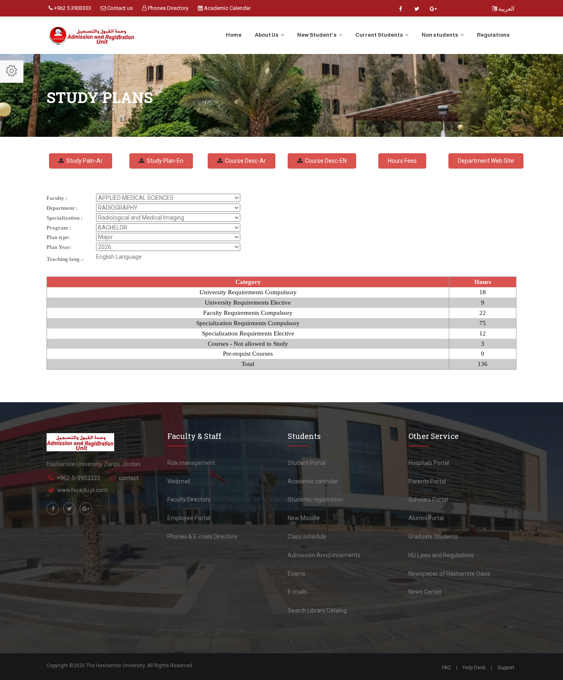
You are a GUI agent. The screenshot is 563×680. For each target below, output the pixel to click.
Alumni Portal (426, 518)
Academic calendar (313, 481)
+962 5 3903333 (72, 8)
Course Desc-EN (325, 160)
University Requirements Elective (248, 302)
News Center (425, 592)
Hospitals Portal (428, 463)
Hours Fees (402, 160)
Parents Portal (427, 481)
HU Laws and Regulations (441, 555)
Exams (296, 573)
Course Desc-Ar (244, 160)
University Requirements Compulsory (248, 292)
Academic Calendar (227, 8)
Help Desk (474, 668)
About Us (267, 35)
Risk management (191, 463)
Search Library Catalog (317, 610)
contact (128, 478)
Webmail (178, 481)
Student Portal (307, 463)
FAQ (446, 668)
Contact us (119, 8)
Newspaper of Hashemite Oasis (449, 573)
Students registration (315, 499)
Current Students (379, 35)
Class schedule (307, 536)
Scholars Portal (428, 499)
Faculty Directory (189, 499)
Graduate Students (433, 536)
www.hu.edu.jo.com (82, 490)
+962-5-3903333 (78, 478)
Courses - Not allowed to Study (248, 343)
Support (505, 668)
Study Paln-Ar (83, 160)
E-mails (297, 592)
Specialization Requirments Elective (248, 333)
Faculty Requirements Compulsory (248, 313)
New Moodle (304, 518)
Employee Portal (188, 518)
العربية (505, 8)
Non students (440, 35)
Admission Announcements (324, 555)
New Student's (317, 35)
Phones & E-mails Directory (202, 536)
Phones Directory (167, 8)
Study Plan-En (163, 160)
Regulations (493, 35)
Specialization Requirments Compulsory (248, 323)
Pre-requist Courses (248, 353)
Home (234, 35)
